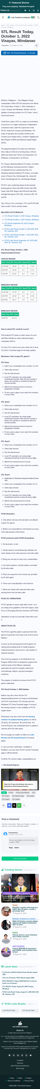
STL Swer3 (5, 799)
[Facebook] (9, 805)
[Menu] (3, 17)
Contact (28, 1078)
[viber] (26, 1055)
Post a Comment (20, 858)
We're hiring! (20, 1068)
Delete (17, 847)
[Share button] (24, 805)
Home (3, 25)
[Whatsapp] (19, 805)
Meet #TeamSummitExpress (20, 1066)
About (20, 1078)
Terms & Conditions (14, 1081)
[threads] (37, 10)
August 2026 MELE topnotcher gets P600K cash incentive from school (24, 950)
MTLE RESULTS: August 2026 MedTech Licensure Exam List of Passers (19, 982)
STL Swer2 (30, 796)
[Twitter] (14, 805)
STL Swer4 (10, 25)
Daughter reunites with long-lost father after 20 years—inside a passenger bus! (25, 909)
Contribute (20, 1060)
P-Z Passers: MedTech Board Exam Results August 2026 (19, 973)
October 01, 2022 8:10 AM (16, 834)
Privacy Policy (29, 1081)
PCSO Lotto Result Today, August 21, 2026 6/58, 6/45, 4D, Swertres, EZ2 (20, 993)
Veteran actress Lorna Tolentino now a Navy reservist (24, 935)
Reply (11, 847)
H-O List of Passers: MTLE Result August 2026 (18, 978)
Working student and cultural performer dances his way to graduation (17, 897)
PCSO (11, 792)
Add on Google (19, 53)
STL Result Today (18, 796)
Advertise (20, 1063)
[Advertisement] (20, 76)
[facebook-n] (25, 10)
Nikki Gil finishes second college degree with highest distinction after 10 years (25, 922)
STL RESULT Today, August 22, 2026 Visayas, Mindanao (18, 988)
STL (33, 792)
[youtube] (30, 1055)
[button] (33, 17)
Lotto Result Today (9, 1010)
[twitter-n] (29, 10)
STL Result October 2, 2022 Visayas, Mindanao (21, 220)
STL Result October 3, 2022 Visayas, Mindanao (21, 216)
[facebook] (9, 1055)
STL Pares (5, 796)
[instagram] (33, 10)
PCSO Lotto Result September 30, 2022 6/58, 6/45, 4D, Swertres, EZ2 (20, 241)
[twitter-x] (13, 1055)
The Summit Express (24, 1086)
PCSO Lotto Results (22, 792)
